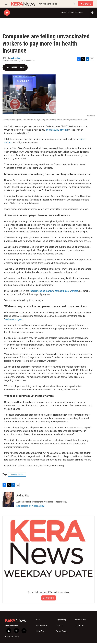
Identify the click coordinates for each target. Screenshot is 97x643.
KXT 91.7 (59, 625)
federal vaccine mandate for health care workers (54, 291)
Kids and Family (42, 625)
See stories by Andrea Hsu (30, 505)
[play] (7, 12)
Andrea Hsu (15, 58)
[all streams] (93, 13)
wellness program (14, 319)
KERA (38, 620)
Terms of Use (80, 620)
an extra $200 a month (57, 129)
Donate (87, 4)
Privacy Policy (61, 631)
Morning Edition (17, 474)
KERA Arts (40, 631)
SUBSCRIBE (49, 597)
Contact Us (79, 625)
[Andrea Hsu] (8, 499)
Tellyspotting (61, 620)
